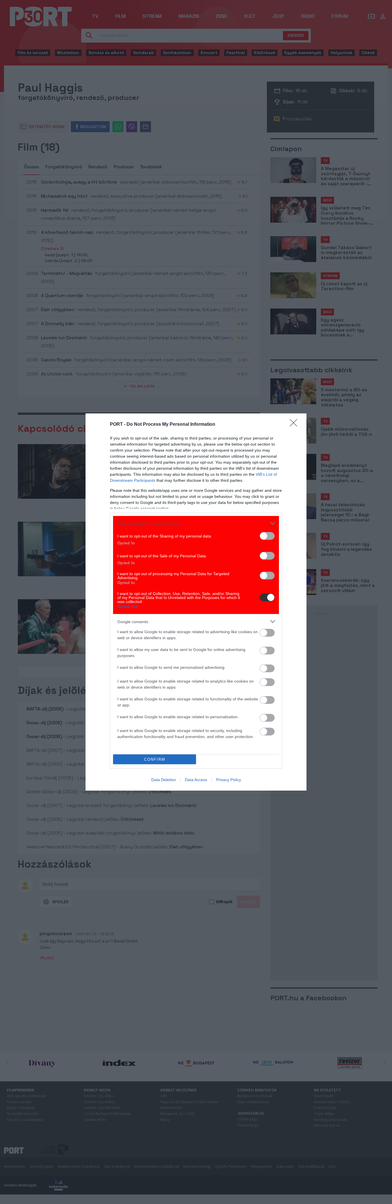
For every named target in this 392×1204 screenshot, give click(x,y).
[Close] (295, 424)
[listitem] (196, 523)
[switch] (267, 536)
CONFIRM (154, 759)
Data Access (196, 779)
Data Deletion (163, 779)
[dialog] (196, 602)
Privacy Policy (228, 779)
